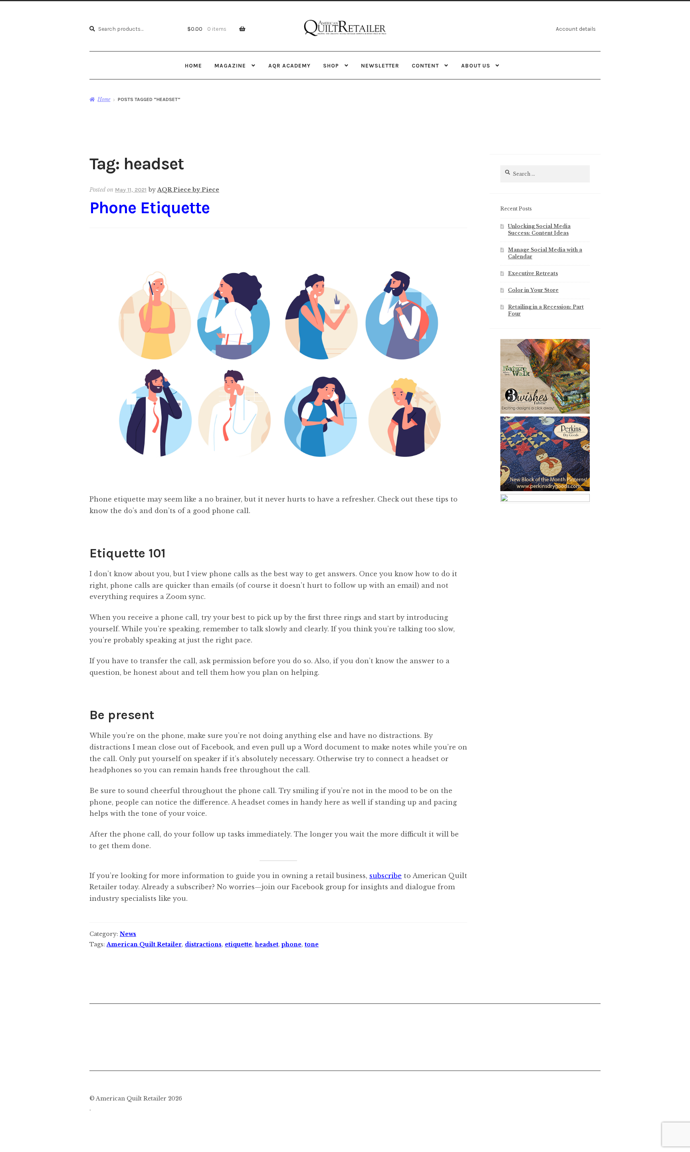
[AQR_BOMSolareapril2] (545, 500)
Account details (576, 29)
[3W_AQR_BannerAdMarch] (545, 412)
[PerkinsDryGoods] (545, 489)
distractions (203, 944)
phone (291, 944)
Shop (331, 65)
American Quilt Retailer (144, 944)
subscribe (385, 876)
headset (266, 944)
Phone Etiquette (149, 208)
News (128, 934)
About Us (475, 65)
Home (193, 65)
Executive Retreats (533, 273)
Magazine (230, 65)
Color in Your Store (533, 290)
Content (425, 65)
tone (312, 944)
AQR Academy (289, 65)
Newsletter (380, 65)
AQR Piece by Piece (188, 189)
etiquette (238, 944)
